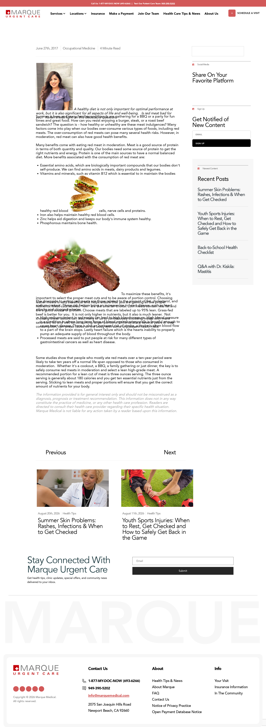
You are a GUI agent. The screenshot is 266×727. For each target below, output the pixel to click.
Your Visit (222, 681)
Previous (56, 452)
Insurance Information (231, 687)
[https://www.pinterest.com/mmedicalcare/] (35, 689)
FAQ (155, 693)
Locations (77, 13)
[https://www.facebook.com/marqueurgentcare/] (28, 689)
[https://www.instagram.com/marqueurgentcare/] (41, 689)
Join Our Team (148, 13)
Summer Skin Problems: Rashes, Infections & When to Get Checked (221, 194)
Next (170, 452)
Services (56, 13)
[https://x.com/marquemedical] (16, 689)
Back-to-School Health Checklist (217, 250)
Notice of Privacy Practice (171, 706)
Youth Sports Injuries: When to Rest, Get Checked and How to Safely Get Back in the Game (217, 223)
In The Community (229, 693)
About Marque (163, 687)
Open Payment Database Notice (177, 712)
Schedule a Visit (248, 13)
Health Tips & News (167, 681)
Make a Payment (121, 13)
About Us (211, 13)
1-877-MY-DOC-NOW (109, 3)
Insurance (98, 13)
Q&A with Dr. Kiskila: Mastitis (216, 269)
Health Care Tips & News (181, 13)
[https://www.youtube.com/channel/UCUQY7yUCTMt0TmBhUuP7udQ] (22, 689)
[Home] (23, 13)
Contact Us (160, 699)
